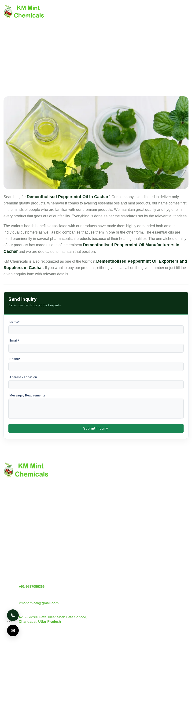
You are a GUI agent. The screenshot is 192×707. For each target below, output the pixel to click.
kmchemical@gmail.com (39, 603)
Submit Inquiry (95, 428)
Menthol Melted (64, 548)
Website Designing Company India (96, 697)
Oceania (48, 666)
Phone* (14, 359)
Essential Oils (63, 564)
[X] (172, 657)
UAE (67, 652)
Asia (10, 666)
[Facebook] (184, 657)
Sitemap (10, 548)
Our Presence (15, 556)
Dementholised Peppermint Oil (77, 556)
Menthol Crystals (65, 524)
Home (9, 524)
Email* (14, 340)
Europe (49, 652)
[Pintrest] (161, 657)
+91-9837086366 (31, 586)
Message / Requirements (27, 395)
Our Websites (15, 564)
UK (31, 652)
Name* (14, 322)
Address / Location (23, 377)
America (13, 652)
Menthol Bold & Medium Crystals (79, 540)
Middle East (89, 652)
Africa (27, 666)
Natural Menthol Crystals (72, 532)
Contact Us (13, 540)
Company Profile (17, 532)
